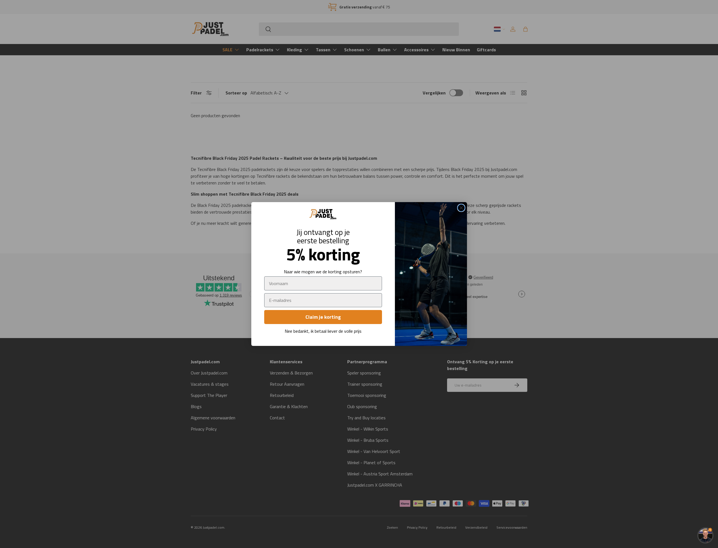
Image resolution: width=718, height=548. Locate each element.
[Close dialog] (461, 207)
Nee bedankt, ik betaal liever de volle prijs (323, 331)
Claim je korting (323, 317)
